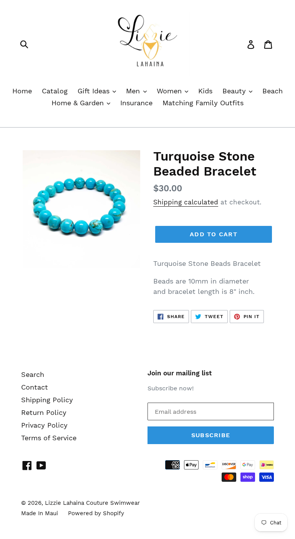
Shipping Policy (47, 400)
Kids (205, 91)
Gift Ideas (95, 91)
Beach (272, 91)
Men (134, 91)
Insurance (136, 103)
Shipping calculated (185, 202)
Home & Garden (78, 103)
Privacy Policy (44, 425)
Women (170, 91)
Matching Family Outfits (203, 103)
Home (22, 91)
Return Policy (43, 412)
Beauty (235, 91)
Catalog (55, 91)
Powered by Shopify (96, 513)
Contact (34, 387)
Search (32, 374)
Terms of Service (48, 438)
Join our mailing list (180, 373)
